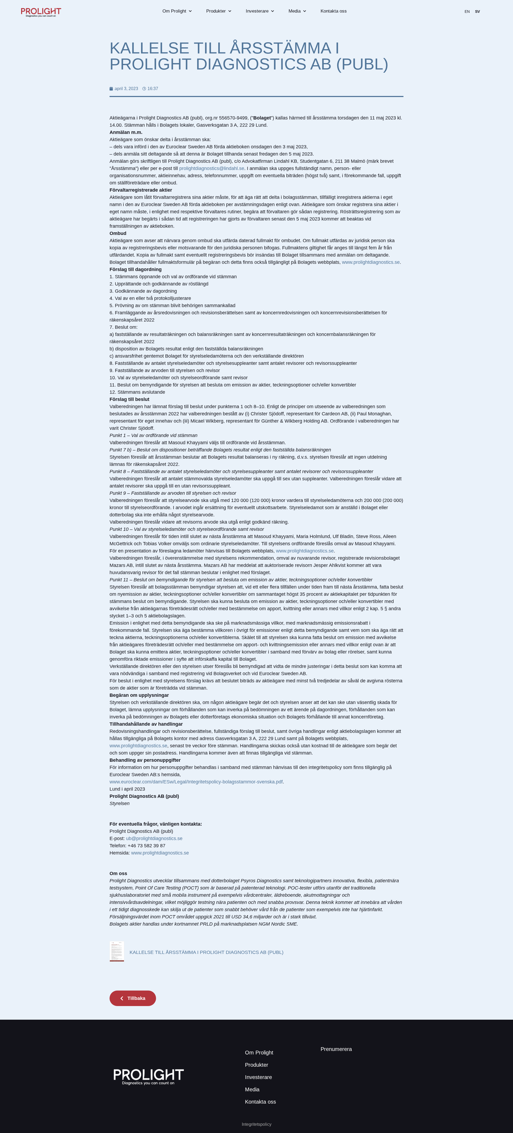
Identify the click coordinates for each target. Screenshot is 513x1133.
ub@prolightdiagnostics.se (154, 838)
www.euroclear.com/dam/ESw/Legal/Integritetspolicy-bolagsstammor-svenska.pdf (196, 781)
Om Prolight (174, 11)
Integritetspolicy (256, 1124)
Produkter (216, 11)
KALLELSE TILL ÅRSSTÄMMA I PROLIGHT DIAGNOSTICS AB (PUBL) (206, 952)
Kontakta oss (334, 11)
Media (295, 11)
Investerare (257, 11)
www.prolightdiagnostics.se (371, 262)
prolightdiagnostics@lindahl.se (211, 168)
